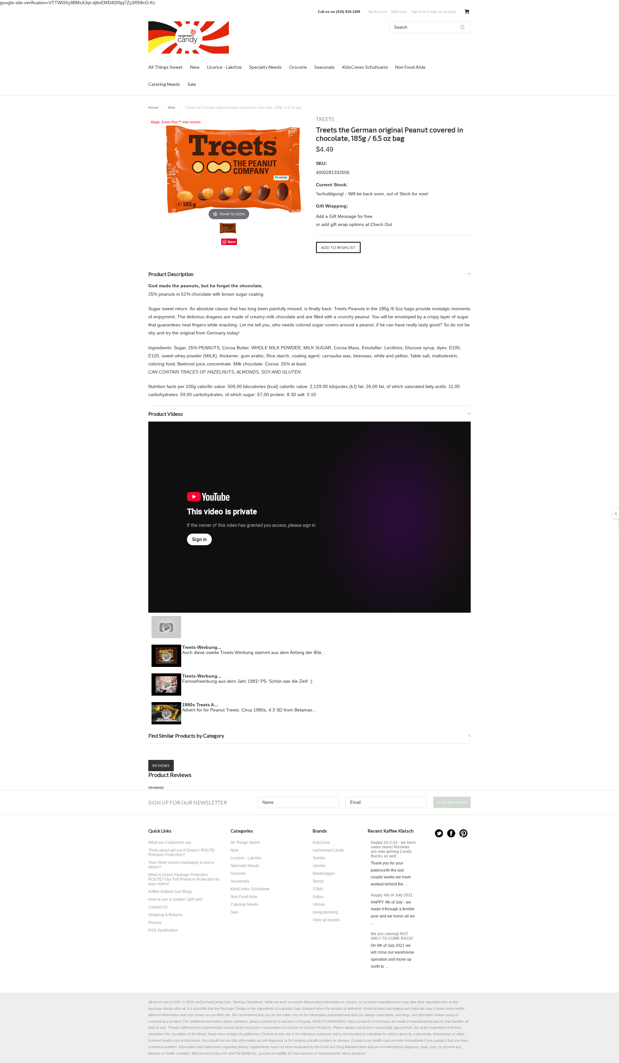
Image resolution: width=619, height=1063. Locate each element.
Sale (192, 84)
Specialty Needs (265, 67)
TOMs (318, 889)
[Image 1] (227, 228)
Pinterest (463, 833)
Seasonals (324, 67)
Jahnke (319, 866)
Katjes (318, 896)
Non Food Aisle (410, 67)
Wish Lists (399, 12)
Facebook (451, 833)
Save (232, 241)
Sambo (319, 858)
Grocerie (298, 67)
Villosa (319, 904)
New (195, 67)
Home (153, 107)
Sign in (416, 12)
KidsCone (321, 842)
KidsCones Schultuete (365, 67)
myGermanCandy (328, 850)
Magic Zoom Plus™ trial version (176, 122)
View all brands (326, 920)
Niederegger (324, 873)
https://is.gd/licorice (245, 1034)
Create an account (441, 12)
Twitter (439, 833)
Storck (318, 881)
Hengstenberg (325, 912)
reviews (156, 787)
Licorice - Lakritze (224, 67)
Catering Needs (164, 84)
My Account (377, 12)
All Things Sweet (165, 67)
